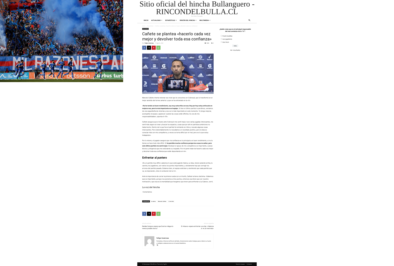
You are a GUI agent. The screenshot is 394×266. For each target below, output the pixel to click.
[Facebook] (144, 48)
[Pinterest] (154, 48)
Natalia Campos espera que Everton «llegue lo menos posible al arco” (157, 227)
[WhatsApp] (158, 48)
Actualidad (156, 20)
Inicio (146, 20)
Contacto (249, 264)
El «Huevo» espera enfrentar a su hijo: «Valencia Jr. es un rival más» (197, 227)
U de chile (171, 201)
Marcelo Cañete (162, 201)
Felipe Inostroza (149, 43)
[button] (249, 20)
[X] (149, 48)
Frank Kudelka (227, 36)
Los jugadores (227, 39)
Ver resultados (235, 50)
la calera (153, 201)
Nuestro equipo (240, 264)
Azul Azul (226, 42)
